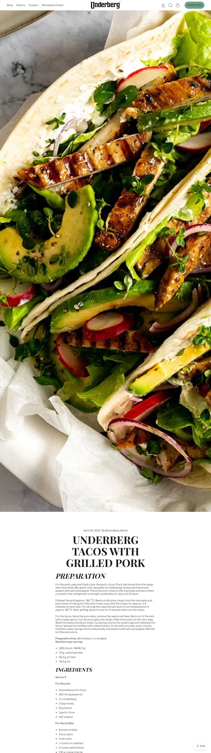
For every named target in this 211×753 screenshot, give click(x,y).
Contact (33, 5)
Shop (10, 5)
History (20, 5)
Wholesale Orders (53, 5)
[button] (170, 5)
